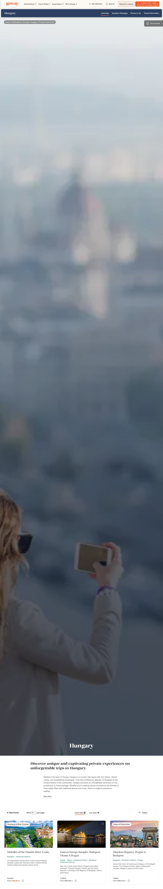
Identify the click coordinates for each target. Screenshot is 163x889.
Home (7, 22)
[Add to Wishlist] (50, 824)
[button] (153, 23)
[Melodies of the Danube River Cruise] (28, 853)
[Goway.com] (12, 4)
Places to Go (136, 13)
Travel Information (151, 13)
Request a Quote (126, 4)
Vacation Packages (120, 13)
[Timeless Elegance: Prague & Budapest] (134, 853)
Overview (105, 13)
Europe (26, 22)
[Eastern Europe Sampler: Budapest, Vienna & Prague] (81, 853)
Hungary (33, 22)
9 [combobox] (32, 813)
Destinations (17, 22)
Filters (144, 813)
